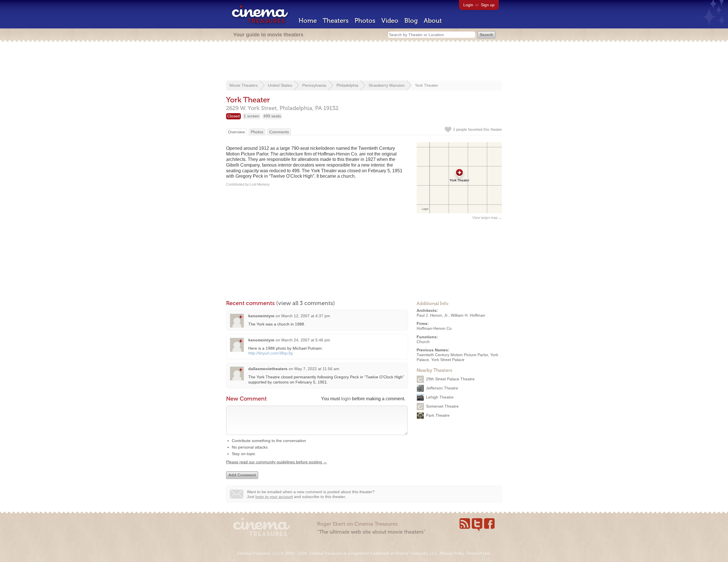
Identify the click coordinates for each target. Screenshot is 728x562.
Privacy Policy (452, 553)
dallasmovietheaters (268, 368)
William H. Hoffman (468, 315)
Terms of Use (478, 553)
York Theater (426, 85)
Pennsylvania (314, 85)
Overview (236, 132)
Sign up (488, 5)
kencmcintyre (261, 316)
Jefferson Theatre (442, 388)
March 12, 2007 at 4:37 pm (305, 316)
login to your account (274, 496)
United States (280, 85)
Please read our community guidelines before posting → (276, 462)
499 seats (272, 116)
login (346, 398)
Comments (279, 132)
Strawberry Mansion (387, 85)
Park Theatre (438, 415)
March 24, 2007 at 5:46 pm (305, 340)
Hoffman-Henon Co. (435, 328)
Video (389, 20)
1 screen (251, 116)
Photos (365, 20)
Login (468, 5)
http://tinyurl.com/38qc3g (270, 353)
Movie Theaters (243, 85)
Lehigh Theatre (440, 397)
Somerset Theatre (442, 406)
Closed (233, 116)
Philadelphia (347, 85)
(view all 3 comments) (305, 303)
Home (308, 20)
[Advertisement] (364, 61)
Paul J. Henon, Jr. (432, 315)
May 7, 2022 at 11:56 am (316, 368)
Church (423, 341)
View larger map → (487, 218)
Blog (411, 20)
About (433, 20)
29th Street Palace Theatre (450, 379)
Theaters (336, 20)
